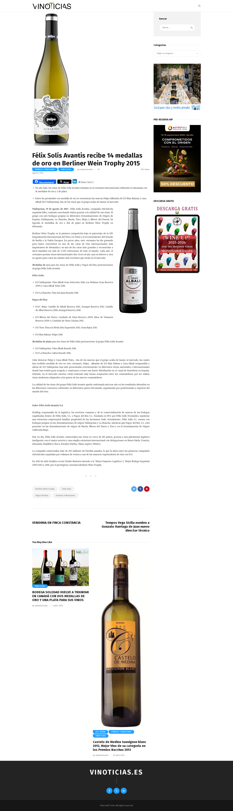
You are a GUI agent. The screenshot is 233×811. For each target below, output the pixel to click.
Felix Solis (66, 489)
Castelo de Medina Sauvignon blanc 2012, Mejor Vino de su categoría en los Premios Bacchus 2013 (119, 746)
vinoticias (66, 169)
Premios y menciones (65, 495)
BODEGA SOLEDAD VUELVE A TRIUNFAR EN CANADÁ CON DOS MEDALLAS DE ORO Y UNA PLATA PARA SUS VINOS (60, 596)
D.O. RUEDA (100, 732)
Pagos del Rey (41, 495)
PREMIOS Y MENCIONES (45, 169)
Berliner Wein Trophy (44, 489)
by (85, 169)
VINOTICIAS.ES (116, 772)
